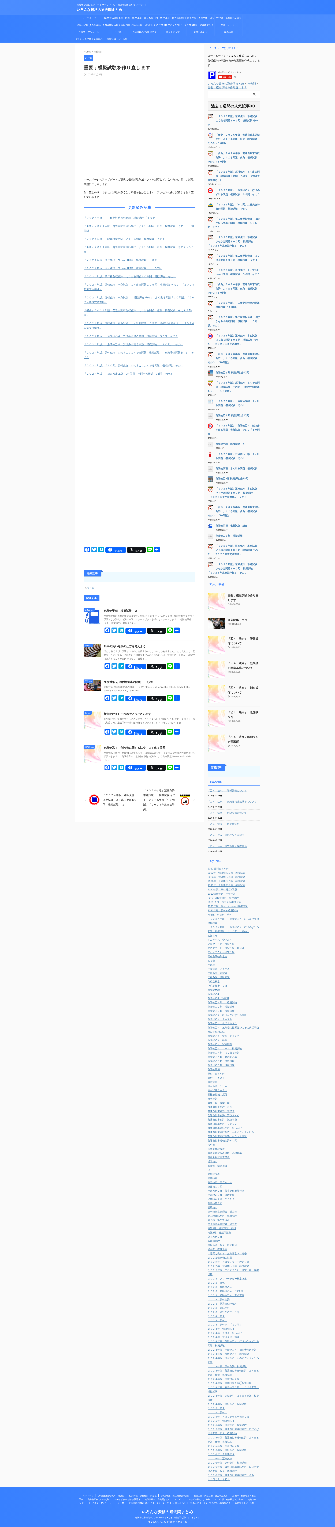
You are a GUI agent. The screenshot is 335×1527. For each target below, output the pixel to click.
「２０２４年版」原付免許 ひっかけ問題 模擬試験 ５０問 (122, 260)
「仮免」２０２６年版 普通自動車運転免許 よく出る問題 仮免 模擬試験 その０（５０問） (234, 139)
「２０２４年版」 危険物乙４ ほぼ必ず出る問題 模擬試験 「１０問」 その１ (133, 344)
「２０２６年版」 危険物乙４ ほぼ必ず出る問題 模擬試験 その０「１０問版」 (234, 429)
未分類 (90, 588)
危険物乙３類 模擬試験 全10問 (232, 415)
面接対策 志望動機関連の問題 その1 (128, 682)
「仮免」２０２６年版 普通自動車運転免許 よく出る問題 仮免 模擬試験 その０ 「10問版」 (234, 358)
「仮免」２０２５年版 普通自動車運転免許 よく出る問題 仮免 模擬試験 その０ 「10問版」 (234, 511)
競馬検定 (228, 32)
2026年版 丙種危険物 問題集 (117, 26)
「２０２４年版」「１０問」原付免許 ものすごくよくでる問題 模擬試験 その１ (133, 365)
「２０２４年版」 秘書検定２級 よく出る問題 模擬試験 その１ (124, 239)
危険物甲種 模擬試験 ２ (120, 610)
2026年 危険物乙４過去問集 (228, 19)
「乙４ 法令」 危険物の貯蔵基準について (232, 801)
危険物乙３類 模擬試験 (229, 535)
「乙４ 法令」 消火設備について (227, 812)
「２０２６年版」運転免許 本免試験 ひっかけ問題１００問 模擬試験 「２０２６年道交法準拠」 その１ (234, 241)
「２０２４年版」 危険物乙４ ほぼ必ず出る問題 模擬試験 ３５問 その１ (131, 336)
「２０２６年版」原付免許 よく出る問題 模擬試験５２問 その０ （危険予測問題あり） (234, 175)
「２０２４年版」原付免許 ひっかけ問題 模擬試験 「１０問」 (123, 268)
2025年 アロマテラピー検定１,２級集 (172, 26)
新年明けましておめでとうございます (127, 714)
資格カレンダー (230, 25)
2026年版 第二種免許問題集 (173, 19)
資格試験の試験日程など (144, 32)
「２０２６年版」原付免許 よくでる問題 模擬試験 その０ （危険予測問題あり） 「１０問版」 (234, 386)
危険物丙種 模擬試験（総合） (233, 525)
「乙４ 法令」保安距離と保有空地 (227, 846)
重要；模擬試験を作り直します (227, 87)
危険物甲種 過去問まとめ (144, 25)
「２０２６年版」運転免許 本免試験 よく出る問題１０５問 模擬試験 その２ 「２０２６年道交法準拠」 (234, 550)
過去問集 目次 (237, 620)
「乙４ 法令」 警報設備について (227, 790)
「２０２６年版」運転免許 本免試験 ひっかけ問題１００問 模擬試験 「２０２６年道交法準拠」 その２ (234, 568)
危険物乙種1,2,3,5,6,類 (89, 25)
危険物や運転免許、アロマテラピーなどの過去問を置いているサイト (167, 1517)
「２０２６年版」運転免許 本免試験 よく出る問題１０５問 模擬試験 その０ (234, 120)
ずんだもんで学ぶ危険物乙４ (89, 40)
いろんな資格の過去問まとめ (99, 9)
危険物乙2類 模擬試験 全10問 (232, 478)
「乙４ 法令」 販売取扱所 (223, 823)
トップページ (89, 18)
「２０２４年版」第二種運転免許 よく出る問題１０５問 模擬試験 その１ (130, 276)
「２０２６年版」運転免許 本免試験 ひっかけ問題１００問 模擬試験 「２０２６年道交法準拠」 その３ (234, 492)
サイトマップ (173, 32)
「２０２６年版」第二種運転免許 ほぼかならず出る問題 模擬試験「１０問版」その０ (234, 321)
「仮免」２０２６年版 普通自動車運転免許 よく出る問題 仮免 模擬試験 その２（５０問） (234, 288)
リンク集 (116, 32)
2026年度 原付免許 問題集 (145, 19)
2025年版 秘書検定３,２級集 (200, 26)
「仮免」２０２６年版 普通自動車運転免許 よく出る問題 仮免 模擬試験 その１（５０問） (234, 157)
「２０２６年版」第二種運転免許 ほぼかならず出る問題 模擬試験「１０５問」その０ (234, 223)
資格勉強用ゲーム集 (117, 39)
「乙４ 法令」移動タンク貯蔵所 (226, 835)
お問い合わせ (200, 32)
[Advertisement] (139, 102)
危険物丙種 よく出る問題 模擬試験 (236, 468)
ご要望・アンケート (89, 32)
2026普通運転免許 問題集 (117, 19)
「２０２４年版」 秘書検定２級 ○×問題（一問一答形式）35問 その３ (128, 373)
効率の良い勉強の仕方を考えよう (125, 646)
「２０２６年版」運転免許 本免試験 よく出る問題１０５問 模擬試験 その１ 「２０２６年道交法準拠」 (234, 339)
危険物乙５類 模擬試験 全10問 (232, 372)
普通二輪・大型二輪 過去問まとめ (200, 19)
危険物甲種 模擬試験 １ (230, 443)
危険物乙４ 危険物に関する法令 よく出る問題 (134, 747)
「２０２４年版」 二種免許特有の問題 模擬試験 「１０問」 (122, 217)
